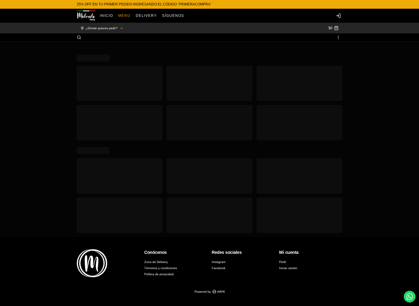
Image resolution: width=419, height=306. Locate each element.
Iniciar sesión (288, 268)
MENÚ (124, 15)
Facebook (218, 268)
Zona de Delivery (156, 262)
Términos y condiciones (160, 268)
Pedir (282, 262)
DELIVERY (146, 15)
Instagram (219, 262)
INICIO (106, 15)
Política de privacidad (159, 274)
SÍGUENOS (173, 15)
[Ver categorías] (338, 37)
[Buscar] (79, 37)
